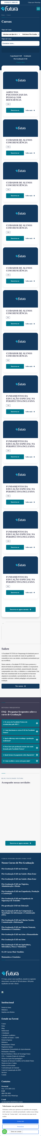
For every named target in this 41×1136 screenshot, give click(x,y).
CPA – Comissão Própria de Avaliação (13, 1056)
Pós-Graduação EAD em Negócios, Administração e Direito (15, 885)
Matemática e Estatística (11, 957)
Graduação (27, 56)
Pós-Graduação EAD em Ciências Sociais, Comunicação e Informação (18, 921)
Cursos (4, 1024)
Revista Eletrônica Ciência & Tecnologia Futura (16, 1054)
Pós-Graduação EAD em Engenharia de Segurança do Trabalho (17, 899)
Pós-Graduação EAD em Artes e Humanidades (20, 934)
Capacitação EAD (16, 56)
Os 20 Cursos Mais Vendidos (13, 952)
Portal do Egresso (7, 1040)
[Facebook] (6, 988)
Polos (3, 1026)
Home (3, 15)
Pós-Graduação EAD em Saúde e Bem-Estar (19, 874)
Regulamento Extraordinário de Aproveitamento (16, 1049)
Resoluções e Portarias (8, 1051)
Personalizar (20, 1126)
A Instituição (5, 1033)
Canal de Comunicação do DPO (11, 1070)
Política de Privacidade (8, 1065)
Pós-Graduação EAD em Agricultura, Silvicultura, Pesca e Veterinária (16, 946)
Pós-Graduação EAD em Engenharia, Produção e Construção (20, 892)
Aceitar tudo (20, 1121)
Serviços (4, 1072)
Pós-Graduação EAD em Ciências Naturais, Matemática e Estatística (19, 928)
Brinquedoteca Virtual (8, 1044)
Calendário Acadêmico (8, 1035)
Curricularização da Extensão (10, 1068)
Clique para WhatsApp (34, 2)
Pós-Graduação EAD (20, 59)
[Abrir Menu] (38, 9)
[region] (20, 1119)
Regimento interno (7, 1047)
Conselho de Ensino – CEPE (10, 1037)
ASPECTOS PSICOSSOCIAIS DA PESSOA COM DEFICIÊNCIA (16, 96)
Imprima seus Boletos (8, 1012)
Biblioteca (5, 1010)
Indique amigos (11, 2)
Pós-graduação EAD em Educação (15, 906)
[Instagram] (2, 988)
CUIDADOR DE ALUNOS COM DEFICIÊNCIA (19, 141)
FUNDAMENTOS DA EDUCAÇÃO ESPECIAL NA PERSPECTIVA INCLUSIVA (20, 398)
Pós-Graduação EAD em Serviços (15, 869)
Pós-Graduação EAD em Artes (13, 939)
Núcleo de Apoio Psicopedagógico (12, 1058)
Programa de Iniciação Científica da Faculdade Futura (18, 1061)
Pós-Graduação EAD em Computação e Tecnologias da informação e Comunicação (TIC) (18, 913)
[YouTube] (9, 988)
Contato (4, 1075)
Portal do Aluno (6, 1007)
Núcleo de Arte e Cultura (9, 1063)
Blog (3, 1028)
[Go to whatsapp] (4, 1131)
